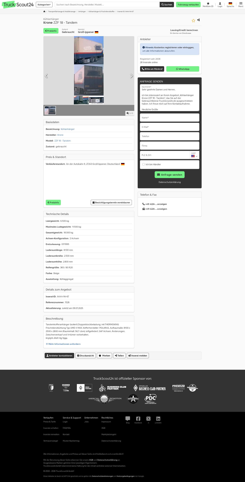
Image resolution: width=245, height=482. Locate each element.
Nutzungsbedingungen (126, 476)
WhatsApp (183, 68)
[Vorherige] (46, 76)
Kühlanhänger (68, 129)
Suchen (168, 4)
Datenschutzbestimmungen (102, 476)
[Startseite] (44, 11)
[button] (240, 4)
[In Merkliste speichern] (193, 21)
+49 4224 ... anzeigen (156, 204)
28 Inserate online (149, 62)
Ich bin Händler (153, 164)
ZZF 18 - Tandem (62, 140)
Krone (60, 134)
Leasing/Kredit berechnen (184, 30)
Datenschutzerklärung (170, 182)
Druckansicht (86, 355)
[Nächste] (131, 76)
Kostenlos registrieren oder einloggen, (174, 47)
